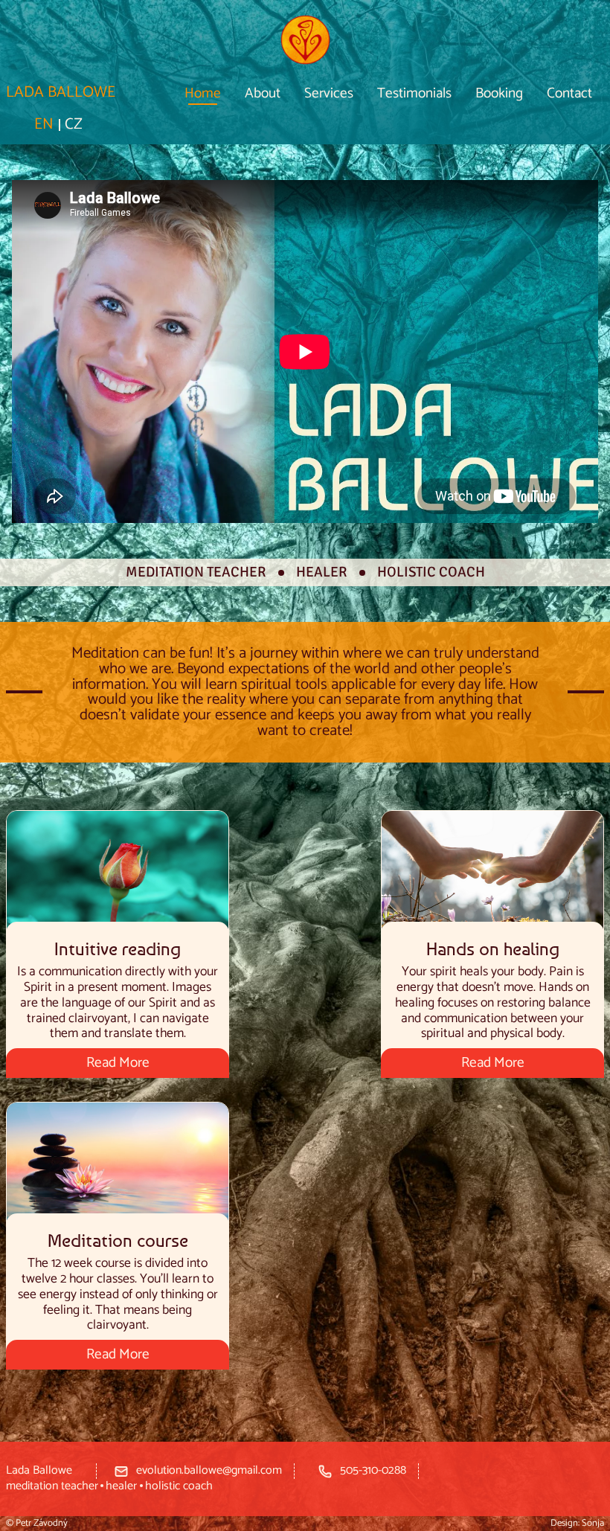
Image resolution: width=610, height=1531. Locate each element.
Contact (569, 93)
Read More (118, 1062)
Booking (499, 93)
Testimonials (414, 93)
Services (328, 93)
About (262, 93)
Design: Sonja (577, 1523)
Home (202, 93)
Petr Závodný (42, 1523)
